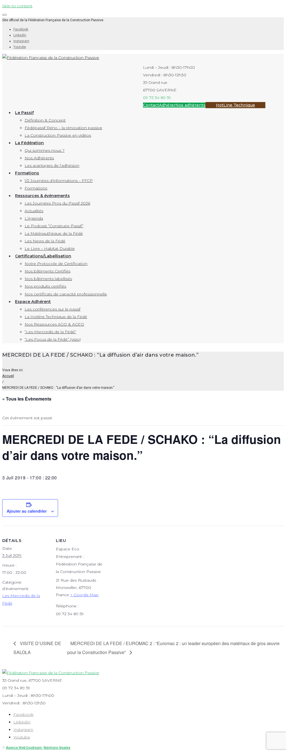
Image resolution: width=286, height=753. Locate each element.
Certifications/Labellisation (43, 256)
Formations (27, 173)
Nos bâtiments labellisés (48, 278)
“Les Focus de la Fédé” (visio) (53, 339)
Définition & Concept (45, 120)
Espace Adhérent (33, 301)
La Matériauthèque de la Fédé (54, 233)
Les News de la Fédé (45, 240)
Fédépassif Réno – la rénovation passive (63, 127)
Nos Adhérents (39, 157)
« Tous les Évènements (26, 399)
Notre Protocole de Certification (56, 263)
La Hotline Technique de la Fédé (56, 316)
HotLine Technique (235, 105)
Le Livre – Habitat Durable (50, 248)
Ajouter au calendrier (27, 511)
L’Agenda (34, 218)
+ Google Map (84, 594)
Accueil (8, 376)
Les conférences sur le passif (52, 309)
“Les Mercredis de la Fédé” (50, 331)
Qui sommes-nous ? (45, 150)
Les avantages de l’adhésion (52, 165)
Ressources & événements (42, 195)
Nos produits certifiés (45, 286)
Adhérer (167, 105)
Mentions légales (57, 748)
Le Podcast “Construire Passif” (54, 225)
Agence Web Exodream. (24, 748)
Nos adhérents (190, 105)
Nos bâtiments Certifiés (47, 271)
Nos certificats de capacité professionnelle (66, 294)
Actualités (34, 210)
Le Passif (24, 112)
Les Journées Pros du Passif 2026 (57, 203)
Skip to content (17, 5)
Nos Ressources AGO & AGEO (54, 324)
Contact (151, 105)
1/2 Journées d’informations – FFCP (59, 180)
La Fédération (29, 142)
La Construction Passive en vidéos (58, 135)
